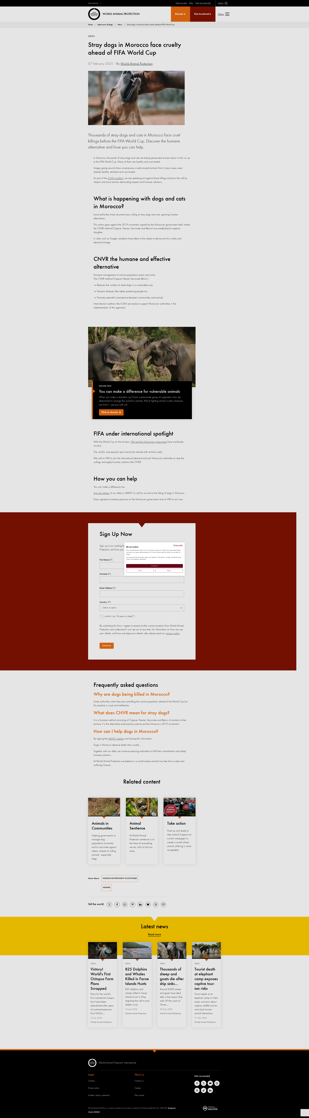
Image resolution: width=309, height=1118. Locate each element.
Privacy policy (178, 545)
